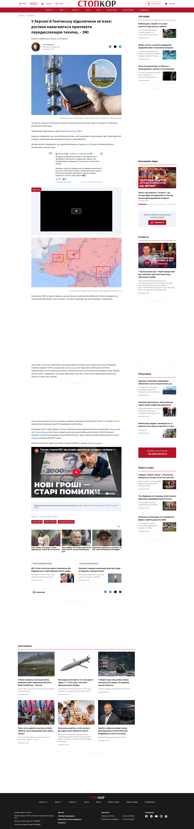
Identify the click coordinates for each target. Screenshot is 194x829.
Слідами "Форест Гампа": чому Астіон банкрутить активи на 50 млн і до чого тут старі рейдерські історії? (156, 477)
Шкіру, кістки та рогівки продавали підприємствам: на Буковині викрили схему (155, 48)
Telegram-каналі (94, 443)
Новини (75, 10)
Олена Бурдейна (48, 45)
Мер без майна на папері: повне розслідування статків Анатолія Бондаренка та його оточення (113, 731)
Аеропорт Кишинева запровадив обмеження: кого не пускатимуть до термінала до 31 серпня (155, 384)
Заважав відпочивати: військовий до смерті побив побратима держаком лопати (155, 405)
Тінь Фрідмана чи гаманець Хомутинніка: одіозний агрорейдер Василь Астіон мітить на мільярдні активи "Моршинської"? (157, 500)
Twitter (106, 505)
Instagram (113, 505)
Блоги (88, 10)
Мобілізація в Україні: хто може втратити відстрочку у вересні (152, 25)
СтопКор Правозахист (66, 816)
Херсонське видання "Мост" (48, 517)
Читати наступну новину (89, 563)
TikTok (36, 508)
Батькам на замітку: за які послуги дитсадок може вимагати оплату (74, 729)
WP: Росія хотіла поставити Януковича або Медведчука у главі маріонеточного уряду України (51, 571)
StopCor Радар (128, 10)
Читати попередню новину (42, 563)
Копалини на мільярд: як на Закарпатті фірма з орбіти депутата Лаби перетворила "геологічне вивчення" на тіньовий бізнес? (156, 521)
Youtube (101, 505)
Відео (62, 10)
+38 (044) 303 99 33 (157, 454)
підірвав (35, 438)
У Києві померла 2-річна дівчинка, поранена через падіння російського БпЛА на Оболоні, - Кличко (34, 682)
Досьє (98, 10)
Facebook (94, 505)
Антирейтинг (144, 10)
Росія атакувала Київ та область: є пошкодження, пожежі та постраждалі (156, 67)
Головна (21, 15)
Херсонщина (37, 522)
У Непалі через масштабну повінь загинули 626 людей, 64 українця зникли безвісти (113, 682)
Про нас (61, 812)
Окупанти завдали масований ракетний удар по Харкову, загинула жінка (99, 569)
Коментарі (40, 592)
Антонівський (44, 432)
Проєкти (48, 10)
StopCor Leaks (112, 10)
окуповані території (66, 522)
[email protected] (34, 824)
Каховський (115, 429)
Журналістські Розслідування (69, 819)
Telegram (86, 505)
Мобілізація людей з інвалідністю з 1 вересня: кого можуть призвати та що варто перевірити (155, 426)
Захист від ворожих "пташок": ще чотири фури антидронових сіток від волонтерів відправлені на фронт (155, 195)
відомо (73, 367)
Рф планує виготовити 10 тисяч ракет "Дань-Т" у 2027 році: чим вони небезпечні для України (75, 682)
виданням (71, 131)
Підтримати (155, 3)
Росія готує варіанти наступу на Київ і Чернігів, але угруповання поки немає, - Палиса (36, 731)
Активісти (62, 823)
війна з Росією (50, 522)
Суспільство (30, 15)
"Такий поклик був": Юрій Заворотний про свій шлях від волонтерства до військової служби (156, 274)
